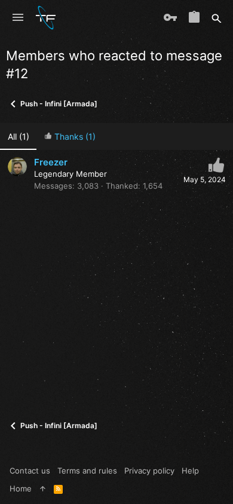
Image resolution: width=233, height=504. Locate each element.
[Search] (216, 17)
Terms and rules (87, 470)
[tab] (69, 136)
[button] (18, 18)
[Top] (42, 488)
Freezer (51, 162)
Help (190, 470)
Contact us (30, 470)
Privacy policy (149, 470)
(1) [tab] (18, 136)
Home (21, 488)
